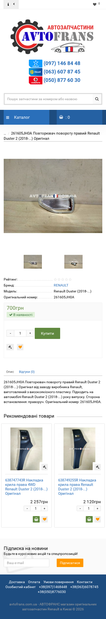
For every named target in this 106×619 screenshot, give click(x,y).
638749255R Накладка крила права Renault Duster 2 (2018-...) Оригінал (77, 487)
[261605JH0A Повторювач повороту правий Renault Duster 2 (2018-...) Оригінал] (53, 195)
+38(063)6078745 (84, 587)
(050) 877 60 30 (62, 80)
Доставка (17, 582)
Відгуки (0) (27, 372)
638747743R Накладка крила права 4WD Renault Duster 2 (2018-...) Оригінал (26, 487)
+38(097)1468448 (53, 587)
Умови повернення (58, 582)
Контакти (84, 582)
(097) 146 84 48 (62, 63)
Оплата (34, 582)
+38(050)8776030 (52, 592)
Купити (47, 333)
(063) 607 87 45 (62, 71)
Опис (10, 372)
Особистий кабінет (20, 587)
